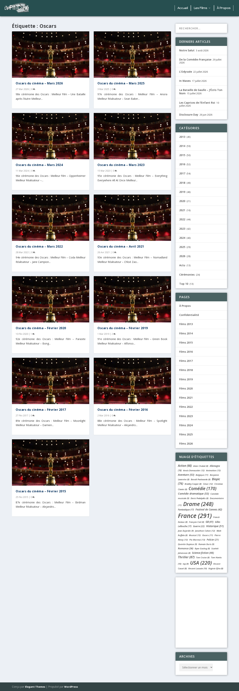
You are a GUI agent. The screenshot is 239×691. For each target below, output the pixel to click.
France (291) (195, 516)
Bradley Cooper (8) (193, 483)
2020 (182, 201)
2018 (182, 182)
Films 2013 (186, 324)
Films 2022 (186, 407)
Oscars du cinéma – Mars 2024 (39, 165)
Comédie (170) (202, 488)
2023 (182, 228)
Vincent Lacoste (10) (197, 568)
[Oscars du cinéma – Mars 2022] (50, 218)
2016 (182, 164)
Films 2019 (186, 379)
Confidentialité (189, 315)
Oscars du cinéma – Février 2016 (122, 410)
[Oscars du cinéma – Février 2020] (50, 299)
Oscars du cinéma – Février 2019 (122, 328)
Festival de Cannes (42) (208, 509)
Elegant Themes (35, 686)
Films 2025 (186, 434)
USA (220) (201, 562)
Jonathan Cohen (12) (205, 530)
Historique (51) (215, 526)
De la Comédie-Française (195, 59)
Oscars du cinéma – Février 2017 (41, 410)
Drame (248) (198, 503)
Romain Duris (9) (206, 544)
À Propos (223, 8)
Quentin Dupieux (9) (187, 544)
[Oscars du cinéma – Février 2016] (132, 381)
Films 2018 (186, 370)
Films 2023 (186, 416)
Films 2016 (186, 351)
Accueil (183, 8)
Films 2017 (186, 361)
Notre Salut (187, 50)
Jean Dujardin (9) (186, 530)
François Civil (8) (196, 522)
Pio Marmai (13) (197, 539)
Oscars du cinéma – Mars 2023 (121, 165)
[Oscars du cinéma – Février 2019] (132, 299)
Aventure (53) (186, 474)
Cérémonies (187, 274)
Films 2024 (186, 425)
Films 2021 (186, 397)
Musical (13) (195, 535)
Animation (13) (213, 470)
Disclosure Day (188, 114)
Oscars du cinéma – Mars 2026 (39, 83)
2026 (182, 256)
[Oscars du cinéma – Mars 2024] (50, 136)
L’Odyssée (185, 71)
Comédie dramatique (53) (193, 493)
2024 (182, 238)
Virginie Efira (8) (215, 568)
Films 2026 (186, 443)
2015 (182, 155)
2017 (182, 173)
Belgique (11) (202, 474)
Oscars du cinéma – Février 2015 (41, 491)
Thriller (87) (186, 557)
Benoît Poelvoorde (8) (200, 479)
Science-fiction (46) (203, 553)
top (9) (186, 563)
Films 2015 (186, 342)
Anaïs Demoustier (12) (194, 470)
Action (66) (185, 466)
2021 (182, 210)
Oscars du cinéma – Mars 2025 (121, 83)
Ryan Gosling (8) (202, 548)
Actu (182, 265)
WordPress (71, 686)
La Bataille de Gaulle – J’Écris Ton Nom (200, 91)
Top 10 (183, 283)
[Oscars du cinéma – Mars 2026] (50, 54)
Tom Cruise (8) (202, 557)
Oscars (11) (207, 535)
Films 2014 (186, 333)
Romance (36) (185, 548)
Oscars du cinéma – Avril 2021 (120, 246)
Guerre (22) (199, 526)
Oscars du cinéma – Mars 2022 (39, 246)
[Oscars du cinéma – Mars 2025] (132, 54)
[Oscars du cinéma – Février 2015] (50, 462)
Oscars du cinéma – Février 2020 (41, 328)
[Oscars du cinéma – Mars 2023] (132, 136)
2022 (182, 219)
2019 (182, 192)
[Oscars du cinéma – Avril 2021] (132, 218)
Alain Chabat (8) (200, 466)
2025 (182, 247)
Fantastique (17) (186, 509)
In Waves (185, 81)
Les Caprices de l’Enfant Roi (197, 102)
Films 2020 (186, 388)
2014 (182, 146)
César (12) (208, 483)
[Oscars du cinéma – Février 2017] (50, 381)
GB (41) (209, 522)
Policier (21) (213, 539)
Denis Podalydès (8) (199, 498)
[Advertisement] (103, 8)
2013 (182, 137)
